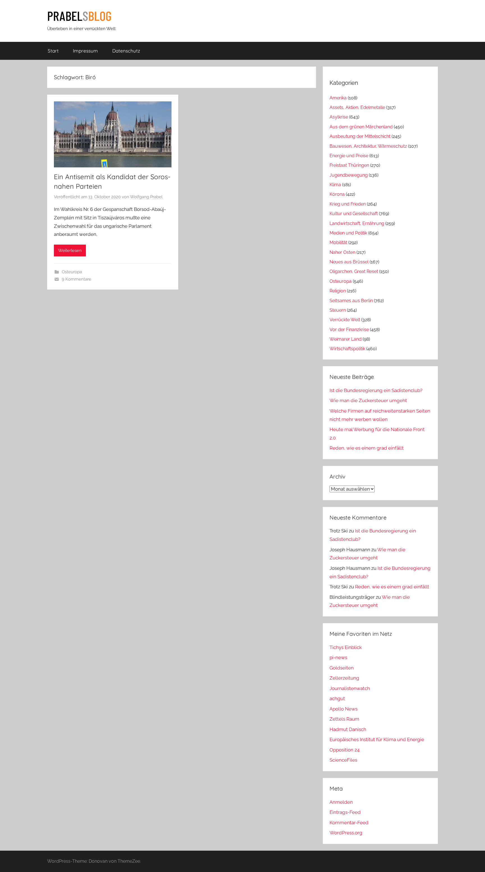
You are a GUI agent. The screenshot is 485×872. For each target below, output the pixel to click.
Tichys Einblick (346, 647)
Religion (338, 290)
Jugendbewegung (349, 175)
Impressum (85, 51)
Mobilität (338, 242)
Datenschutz (126, 51)
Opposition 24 (345, 750)
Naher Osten (342, 252)
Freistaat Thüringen (349, 165)
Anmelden (341, 802)
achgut (337, 698)
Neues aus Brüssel (349, 262)
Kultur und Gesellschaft (354, 213)
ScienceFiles (343, 760)
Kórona (337, 194)
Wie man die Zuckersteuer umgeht (368, 400)
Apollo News (344, 709)
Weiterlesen (70, 250)
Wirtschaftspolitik (347, 348)
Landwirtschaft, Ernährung (357, 223)
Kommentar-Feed (349, 822)
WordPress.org (346, 832)
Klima (335, 184)
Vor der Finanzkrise (349, 329)
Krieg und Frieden (348, 204)
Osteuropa (72, 271)
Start (53, 51)
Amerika (338, 98)
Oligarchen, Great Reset (354, 271)
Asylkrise (339, 117)
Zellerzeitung (344, 678)
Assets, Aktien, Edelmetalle (357, 107)
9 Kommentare (76, 279)
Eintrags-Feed (345, 812)
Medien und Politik (348, 233)
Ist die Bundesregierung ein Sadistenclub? (376, 390)
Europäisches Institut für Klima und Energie (377, 739)
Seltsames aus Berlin (351, 300)
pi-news (338, 657)
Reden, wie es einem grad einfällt (367, 448)
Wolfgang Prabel (146, 196)
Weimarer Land (346, 339)
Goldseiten (342, 668)
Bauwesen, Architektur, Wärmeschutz (368, 146)
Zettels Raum (344, 719)
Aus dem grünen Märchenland (361, 126)
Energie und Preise (349, 155)
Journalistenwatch (350, 688)
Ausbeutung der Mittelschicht (360, 136)
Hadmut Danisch (348, 729)
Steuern (338, 310)
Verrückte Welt (345, 319)
